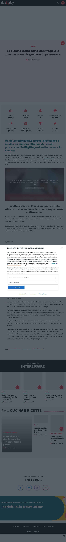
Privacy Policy (42, 294)
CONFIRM (16, 287)
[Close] (62, 248)
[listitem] (33, 278)
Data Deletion (23, 294)
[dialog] (33, 271)
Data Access (33, 294)
